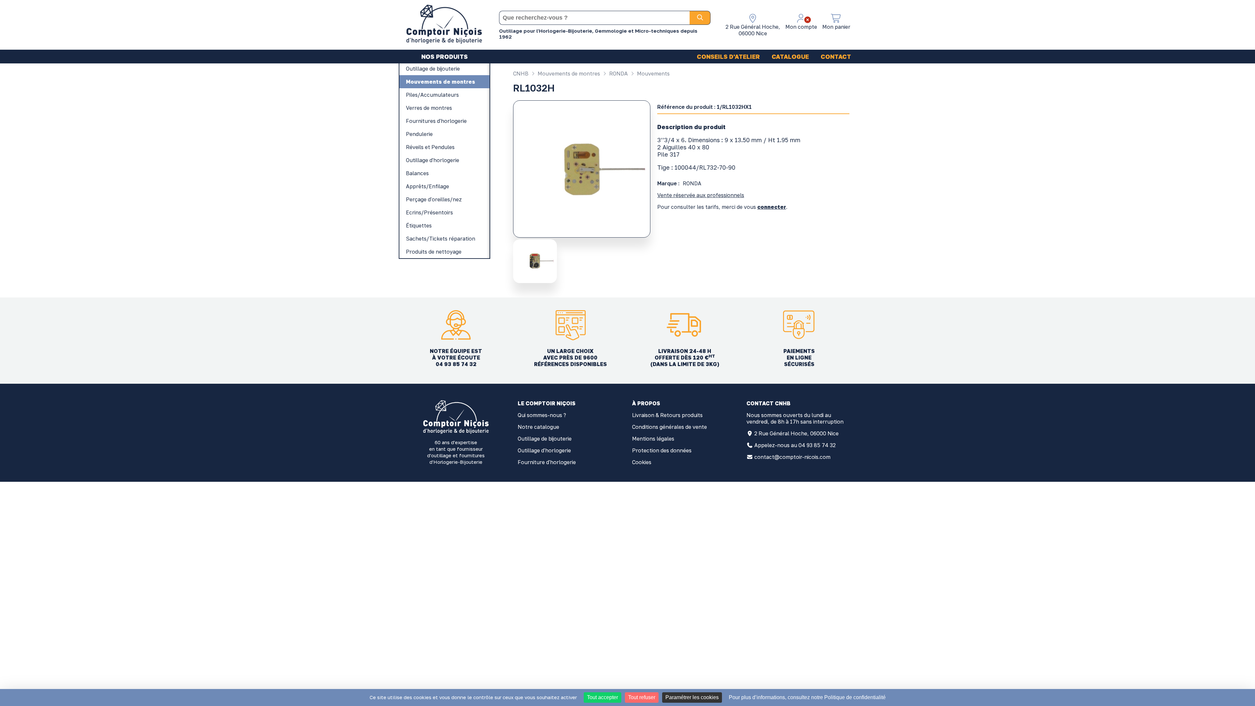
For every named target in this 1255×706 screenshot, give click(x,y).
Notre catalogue (538, 427)
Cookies (641, 462)
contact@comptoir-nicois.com (792, 457)
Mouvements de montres (568, 73)
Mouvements (653, 73)
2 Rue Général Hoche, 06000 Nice (796, 433)
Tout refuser (641, 697)
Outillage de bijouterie (545, 438)
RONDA (618, 73)
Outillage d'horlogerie (544, 450)
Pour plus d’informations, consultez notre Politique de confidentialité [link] (807, 697)
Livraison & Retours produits (667, 415)
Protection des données (662, 450)
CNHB (520, 73)
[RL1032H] (536, 261)
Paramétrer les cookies (692, 697)
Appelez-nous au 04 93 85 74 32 (795, 445)
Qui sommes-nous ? (542, 415)
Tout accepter (602, 697)
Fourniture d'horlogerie (547, 462)
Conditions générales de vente (669, 427)
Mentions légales (653, 438)
